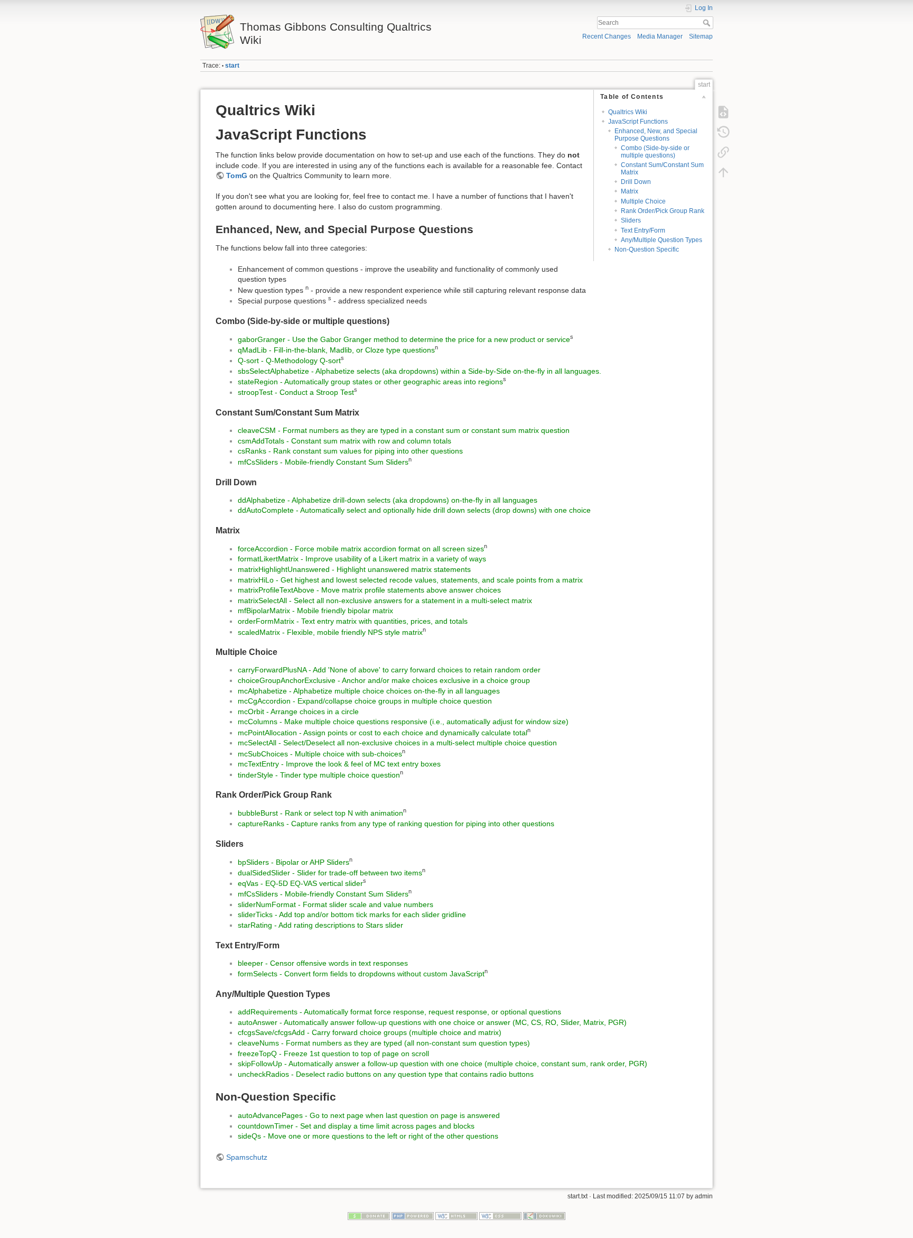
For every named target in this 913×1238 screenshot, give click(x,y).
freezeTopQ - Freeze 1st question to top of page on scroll (333, 1053)
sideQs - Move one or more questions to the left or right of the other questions (368, 1136)
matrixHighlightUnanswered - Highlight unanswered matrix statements (354, 569)
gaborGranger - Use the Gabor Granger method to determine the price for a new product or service (404, 339)
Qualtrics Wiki (627, 112)
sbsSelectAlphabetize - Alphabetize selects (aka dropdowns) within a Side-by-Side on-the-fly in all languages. (419, 371)
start (232, 65)
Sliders (631, 220)
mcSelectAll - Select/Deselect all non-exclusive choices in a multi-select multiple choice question (397, 742)
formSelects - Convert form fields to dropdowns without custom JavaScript (361, 973)
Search (708, 22)
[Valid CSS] (500, 1215)
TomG (236, 175)
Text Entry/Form (643, 230)
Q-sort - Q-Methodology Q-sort (289, 360)
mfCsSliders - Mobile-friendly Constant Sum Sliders (323, 462)
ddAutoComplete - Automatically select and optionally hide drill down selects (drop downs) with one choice (414, 510)
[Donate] (369, 1215)
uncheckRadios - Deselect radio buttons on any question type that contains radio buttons (386, 1074)
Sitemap (701, 36)
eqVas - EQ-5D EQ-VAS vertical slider (300, 883)
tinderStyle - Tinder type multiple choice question (319, 774)
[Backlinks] (723, 152)
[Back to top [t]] (723, 172)
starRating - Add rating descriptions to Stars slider (320, 925)
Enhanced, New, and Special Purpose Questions (655, 134)
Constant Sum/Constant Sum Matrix (662, 168)
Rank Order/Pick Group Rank (662, 211)
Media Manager (660, 36)
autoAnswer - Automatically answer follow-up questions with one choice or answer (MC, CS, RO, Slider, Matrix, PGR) (432, 1022)
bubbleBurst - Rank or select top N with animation (320, 813)
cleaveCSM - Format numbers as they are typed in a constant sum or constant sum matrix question (404, 430)
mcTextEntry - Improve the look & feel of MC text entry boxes (339, 764)
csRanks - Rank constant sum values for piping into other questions (350, 451)
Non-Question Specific (646, 249)
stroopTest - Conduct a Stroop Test (296, 392)
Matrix (629, 191)
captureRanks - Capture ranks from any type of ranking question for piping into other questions (396, 823)
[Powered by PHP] (413, 1215)
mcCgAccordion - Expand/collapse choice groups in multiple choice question (365, 701)
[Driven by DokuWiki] (544, 1215)
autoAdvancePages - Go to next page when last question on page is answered (369, 1115)
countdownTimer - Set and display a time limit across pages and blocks (356, 1126)
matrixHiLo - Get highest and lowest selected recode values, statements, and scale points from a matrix (410, 580)
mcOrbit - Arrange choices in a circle (298, 711)
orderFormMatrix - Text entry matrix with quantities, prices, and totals (353, 621)
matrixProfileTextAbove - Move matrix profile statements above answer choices (369, 590)
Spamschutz (246, 1157)
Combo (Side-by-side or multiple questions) (655, 151)
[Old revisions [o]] (723, 132)
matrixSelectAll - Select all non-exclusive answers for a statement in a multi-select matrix (385, 600)
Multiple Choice (643, 201)
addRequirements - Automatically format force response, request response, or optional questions (399, 1012)
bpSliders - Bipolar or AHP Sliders (293, 861)
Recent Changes (606, 36)
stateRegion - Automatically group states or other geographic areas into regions (370, 381)
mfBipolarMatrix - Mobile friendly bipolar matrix (315, 610)
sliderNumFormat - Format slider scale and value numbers (335, 904)
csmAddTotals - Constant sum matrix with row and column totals (344, 441)
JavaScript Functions (638, 121)
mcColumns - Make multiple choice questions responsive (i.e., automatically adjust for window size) (403, 721)
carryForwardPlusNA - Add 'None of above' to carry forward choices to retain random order (389, 670)
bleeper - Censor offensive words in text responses (323, 963)
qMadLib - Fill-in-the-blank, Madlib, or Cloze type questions (336, 350)
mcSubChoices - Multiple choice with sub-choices (320, 753)
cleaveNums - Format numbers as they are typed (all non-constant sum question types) (384, 1043)
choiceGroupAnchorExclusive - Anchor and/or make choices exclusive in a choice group (384, 680)
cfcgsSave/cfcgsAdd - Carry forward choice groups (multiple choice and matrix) (369, 1032)
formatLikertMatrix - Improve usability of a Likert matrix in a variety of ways (362, 559)
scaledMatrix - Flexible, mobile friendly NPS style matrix (330, 631)
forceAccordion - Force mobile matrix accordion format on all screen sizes (361, 548)
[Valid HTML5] (456, 1215)
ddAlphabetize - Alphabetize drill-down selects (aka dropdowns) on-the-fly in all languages (387, 500)
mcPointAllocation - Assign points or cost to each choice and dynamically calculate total (382, 732)
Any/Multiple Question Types (661, 240)
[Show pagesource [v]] (723, 112)
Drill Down (636, 182)
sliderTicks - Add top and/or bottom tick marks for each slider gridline (352, 914)
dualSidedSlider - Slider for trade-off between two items (330, 873)
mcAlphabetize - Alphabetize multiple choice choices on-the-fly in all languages (369, 691)
